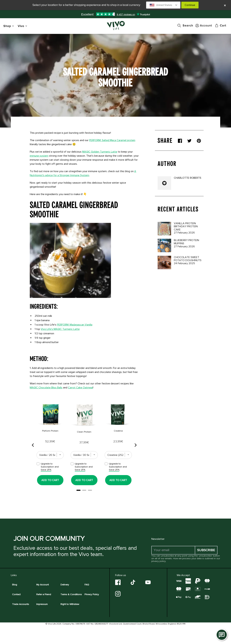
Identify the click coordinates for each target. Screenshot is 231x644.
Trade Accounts (20, 604)
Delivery (65, 584)
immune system (39, 155)
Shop (7, 26)
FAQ (87, 584)
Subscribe (206, 550)
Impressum (42, 604)
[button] (163, 5)
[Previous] (33, 445)
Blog (14, 584)
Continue (190, 5)
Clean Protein (84, 431)
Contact (16, 594)
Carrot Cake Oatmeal (80, 387)
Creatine (118, 430)
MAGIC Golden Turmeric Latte (99, 151)
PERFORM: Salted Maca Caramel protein (112, 140)
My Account (42, 584)
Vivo (21, 26)
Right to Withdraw (70, 604)
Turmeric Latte (60, 329)
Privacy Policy (92, 594)
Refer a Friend (43, 594)
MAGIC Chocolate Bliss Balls (46, 387)
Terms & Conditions (71, 594)
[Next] (135, 445)
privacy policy (158, 561)
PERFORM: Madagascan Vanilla (74, 324)
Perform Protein (50, 430)
